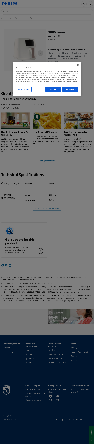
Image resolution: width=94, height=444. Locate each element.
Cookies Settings (23, 89)
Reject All (53, 89)
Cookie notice (69, 83)
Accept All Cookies (70, 89)
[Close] (78, 65)
